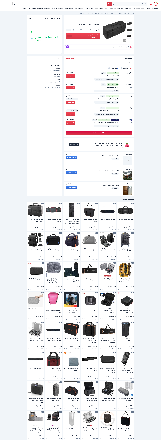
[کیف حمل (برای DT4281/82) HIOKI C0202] (107, 418)
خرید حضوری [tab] (113, 68)
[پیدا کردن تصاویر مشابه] (124, 40)
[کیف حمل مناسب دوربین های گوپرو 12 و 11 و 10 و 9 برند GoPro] (107, 359)
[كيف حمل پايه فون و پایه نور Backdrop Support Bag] (53, 329)
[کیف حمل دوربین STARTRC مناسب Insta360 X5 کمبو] (35, 329)
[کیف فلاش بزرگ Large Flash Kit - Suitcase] (89, 269)
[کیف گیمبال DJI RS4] (107, 269)
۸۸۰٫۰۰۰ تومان (70, 108)
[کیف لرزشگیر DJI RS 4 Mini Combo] (89, 239)
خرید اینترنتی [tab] (125, 68)
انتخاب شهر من (74, 144)
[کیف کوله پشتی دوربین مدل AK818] (35, 239)
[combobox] (129, 4)
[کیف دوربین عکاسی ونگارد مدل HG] (53, 239)
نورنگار (130, 96)
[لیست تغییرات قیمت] (30, 18)
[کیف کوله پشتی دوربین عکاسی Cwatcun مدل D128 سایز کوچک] (53, 418)
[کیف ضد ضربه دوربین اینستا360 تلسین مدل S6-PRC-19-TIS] (125, 359)
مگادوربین (129, 73)
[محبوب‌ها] (77, 30)
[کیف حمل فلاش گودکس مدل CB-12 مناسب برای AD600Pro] (89, 329)
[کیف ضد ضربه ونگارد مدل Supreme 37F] (35, 210)
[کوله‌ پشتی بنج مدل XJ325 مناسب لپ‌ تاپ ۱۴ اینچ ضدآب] (107, 239)
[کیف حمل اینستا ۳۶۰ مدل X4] (35, 299)
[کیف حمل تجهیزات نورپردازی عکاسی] (89, 210)
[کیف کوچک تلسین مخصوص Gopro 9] (89, 299)
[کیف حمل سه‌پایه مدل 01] (35, 359)
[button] (8, 4)
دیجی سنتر (126, 120)
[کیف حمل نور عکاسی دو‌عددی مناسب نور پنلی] (125, 418)
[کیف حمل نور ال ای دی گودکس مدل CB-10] (89, 388)
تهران (131, 75)
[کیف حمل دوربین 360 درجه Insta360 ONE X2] (125, 388)
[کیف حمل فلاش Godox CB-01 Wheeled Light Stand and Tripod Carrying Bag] (71, 210)
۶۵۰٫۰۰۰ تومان (70, 73)
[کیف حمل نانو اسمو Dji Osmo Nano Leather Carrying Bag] (107, 388)
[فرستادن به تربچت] (67, 46)
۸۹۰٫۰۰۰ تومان (70, 120)
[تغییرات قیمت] (81, 30)
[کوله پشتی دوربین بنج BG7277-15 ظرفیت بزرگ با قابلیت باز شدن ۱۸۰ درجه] (71, 299)
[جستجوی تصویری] (114, 4)
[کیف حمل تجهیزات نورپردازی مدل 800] (53, 210)
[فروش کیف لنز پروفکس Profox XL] (125, 329)
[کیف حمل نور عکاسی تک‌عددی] (53, 359)
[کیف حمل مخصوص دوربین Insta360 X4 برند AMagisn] (53, 388)
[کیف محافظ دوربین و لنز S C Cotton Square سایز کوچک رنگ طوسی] (35, 418)
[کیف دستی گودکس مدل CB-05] (125, 210)
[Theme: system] (14, 4)
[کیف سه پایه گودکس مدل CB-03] (89, 359)
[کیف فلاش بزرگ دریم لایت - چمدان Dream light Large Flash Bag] (107, 329)
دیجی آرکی (129, 184)
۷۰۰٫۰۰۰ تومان (70, 96)
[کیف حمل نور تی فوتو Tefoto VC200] (71, 388)
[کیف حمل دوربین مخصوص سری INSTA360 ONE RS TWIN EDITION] (125, 299)
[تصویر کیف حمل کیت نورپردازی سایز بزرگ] (129, 23)
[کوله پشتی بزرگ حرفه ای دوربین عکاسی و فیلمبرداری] (125, 269)
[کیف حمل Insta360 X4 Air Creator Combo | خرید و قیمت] (89, 418)
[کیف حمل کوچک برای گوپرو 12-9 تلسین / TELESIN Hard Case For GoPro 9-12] (53, 269)
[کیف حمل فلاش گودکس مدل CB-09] (71, 329)
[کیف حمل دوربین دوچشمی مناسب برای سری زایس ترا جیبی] (35, 388)
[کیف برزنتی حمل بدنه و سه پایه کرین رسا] (71, 269)
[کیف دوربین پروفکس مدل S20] (71, 239)
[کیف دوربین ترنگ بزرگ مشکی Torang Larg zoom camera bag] (53, 299)
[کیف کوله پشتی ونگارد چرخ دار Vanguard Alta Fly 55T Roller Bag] (125, 239)
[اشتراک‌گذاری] (73, 30)
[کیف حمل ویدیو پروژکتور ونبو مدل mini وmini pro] (71, 359)
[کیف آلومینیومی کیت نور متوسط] (71, 418)
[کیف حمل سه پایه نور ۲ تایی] (107, 210)
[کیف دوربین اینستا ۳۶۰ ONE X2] (35, 269)
